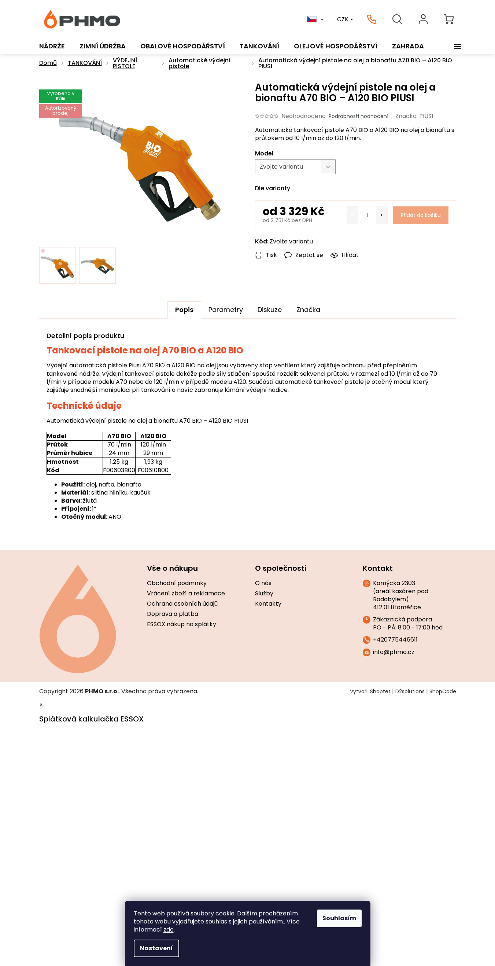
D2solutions (410, 691)
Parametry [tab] (225, 309)
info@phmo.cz (393, 652)
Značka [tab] (308, 309)
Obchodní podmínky (177, 583)
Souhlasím (339, 918)
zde (168, 929)
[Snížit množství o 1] (352, 215)
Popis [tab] (184, 309)
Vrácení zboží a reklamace (186, 593)
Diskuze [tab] (270, 309)
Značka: (414, 116)
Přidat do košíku (421, 215)
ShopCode (442, 691)
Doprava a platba (172, 614)
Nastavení (156, 948)
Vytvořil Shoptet (370, 691)
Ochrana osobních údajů (182, 604)
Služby (264, 593)
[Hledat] (397, 19)
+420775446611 (395, 640)
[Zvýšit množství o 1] (381, 215)
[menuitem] (52, 46)
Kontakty (268, 604)
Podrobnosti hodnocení (358, 116)
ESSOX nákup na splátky (181, 624)
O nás (263, 583)
